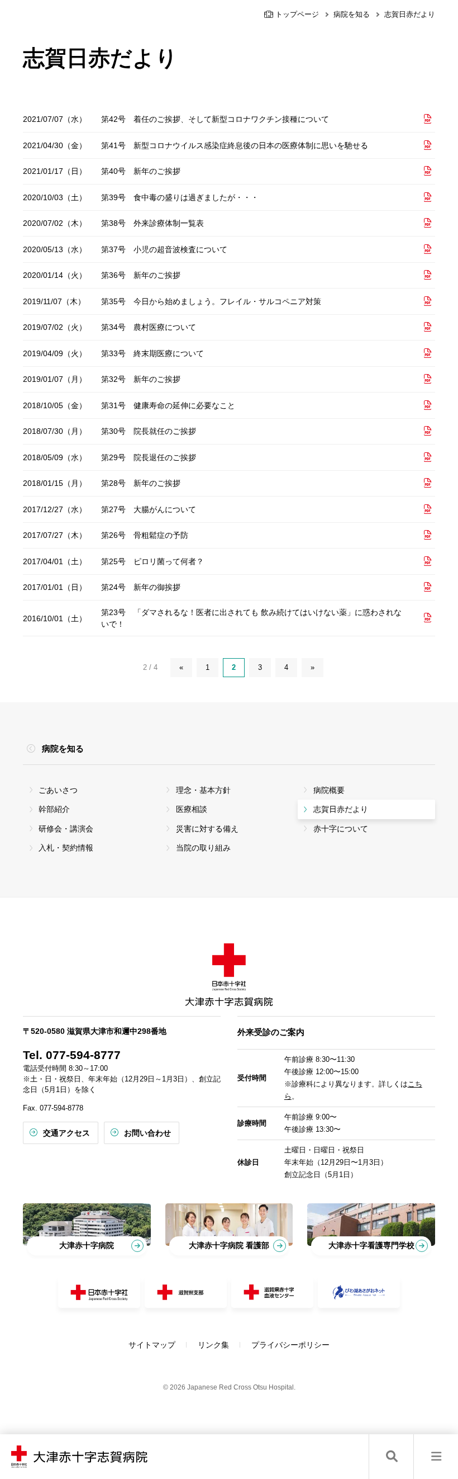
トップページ (296, 14)
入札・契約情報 (66, 847)
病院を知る (351, 14)
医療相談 (191, 809)
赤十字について (340, 828)
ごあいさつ (58, 790)
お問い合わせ (147, 1132)
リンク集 (213, 1344)
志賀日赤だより (340, 809)
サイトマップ (151, 1344)
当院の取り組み (203, 847)
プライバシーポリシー (290, 1344)
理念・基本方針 (203, 790)
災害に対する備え (207, 828)
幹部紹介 (54, 809)
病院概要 (329, 790)
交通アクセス (66, 1132)
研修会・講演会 (66, 828)
